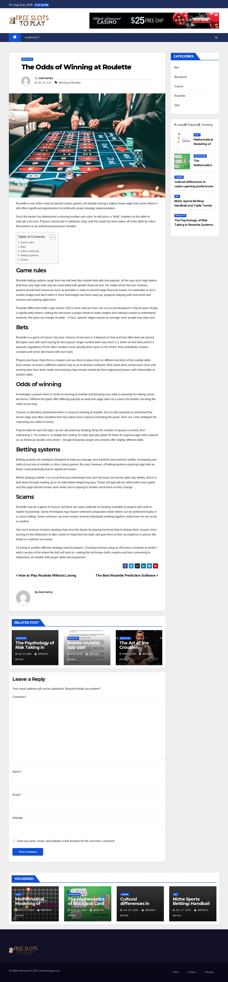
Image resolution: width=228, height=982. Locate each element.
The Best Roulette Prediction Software (126, 575)
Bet (176, 67)
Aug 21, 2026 (26, 910)
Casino (179, 86)
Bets (23, 246)
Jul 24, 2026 (130, 910)
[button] (216, 37)
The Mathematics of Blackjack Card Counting (86, 903)
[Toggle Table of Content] (51, 237)
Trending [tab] (206, 124)
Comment (19, 696)
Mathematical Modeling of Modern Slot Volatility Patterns (33, 905)
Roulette (27, 59)
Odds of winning (30, 251)
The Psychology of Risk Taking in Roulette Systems (34, 647)
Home (176, 972)
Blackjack (180, 76)
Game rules (27, 242)
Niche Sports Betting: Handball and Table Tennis (191, 903)
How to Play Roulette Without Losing (47, 575)
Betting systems (29, 255)
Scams (24, 259)
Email (17, 794)
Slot (177, 105)
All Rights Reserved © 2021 (23, 970)
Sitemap (209, 972)
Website (17, 817)
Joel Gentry (46, 78)
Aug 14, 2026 (79, 910)
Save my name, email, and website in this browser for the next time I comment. (66, 841)
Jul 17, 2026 (183, 910)
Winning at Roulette (70, 82)
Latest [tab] (180, 124)
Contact (32, 37)
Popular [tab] (192, 124)
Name (17, 771)
